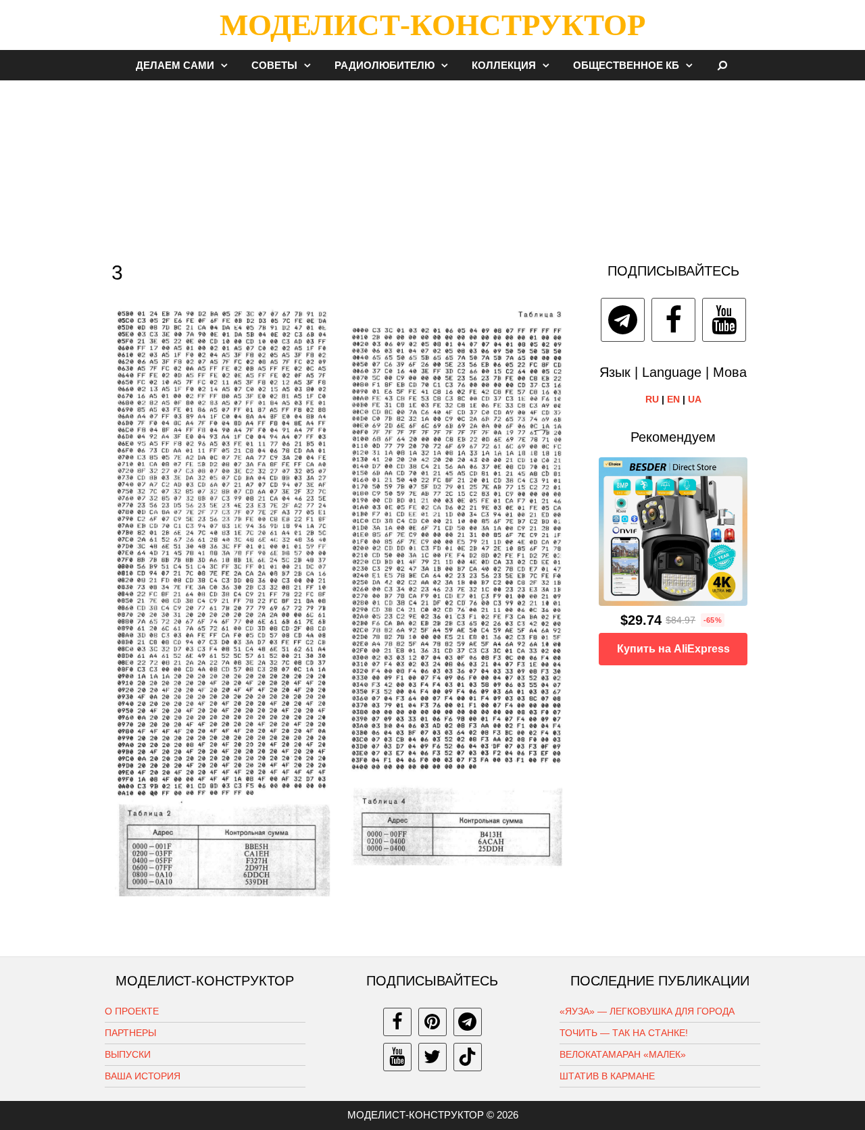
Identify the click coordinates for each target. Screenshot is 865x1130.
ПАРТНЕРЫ (130, 1032)
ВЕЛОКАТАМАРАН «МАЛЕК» (623, 1054)
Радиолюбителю (385, 65)
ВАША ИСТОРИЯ (142, 1076)
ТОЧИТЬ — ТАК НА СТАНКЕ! (624, 1032)
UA (694, 399)
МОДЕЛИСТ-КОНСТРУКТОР (432, 25)
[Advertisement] (432, 164)
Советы (274, 65)
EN (673, 399)
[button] (227, 65)
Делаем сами (175, 65)
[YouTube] (724, 320)
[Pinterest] (432, 1022)
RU (652, 399)
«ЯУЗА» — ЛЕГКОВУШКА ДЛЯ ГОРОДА (647, 1011)
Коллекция (504, 65)
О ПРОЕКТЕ (132, 1011)
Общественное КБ (626, 65)
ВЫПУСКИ (128, 1054)
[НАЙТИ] (722, 65)
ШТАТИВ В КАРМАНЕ (607, 1076)
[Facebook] (673, 320)
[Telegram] (623, 320)
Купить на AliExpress (673, 648)
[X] (432, 1057)
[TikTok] (467, 1057)
